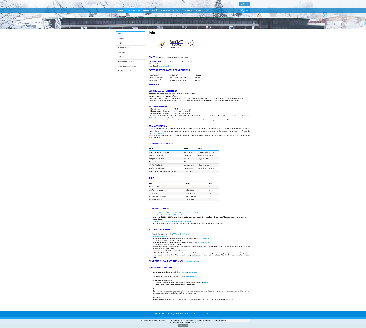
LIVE (207, 10)
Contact (198, 10)
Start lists (121, 52)
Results (155, 10)
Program (121, 38)
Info (119, 33)
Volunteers (187, 10)
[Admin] (0, 1)
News (120, 10)
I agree (185, 325)
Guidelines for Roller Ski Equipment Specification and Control (172, 221)
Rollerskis (121, 57)
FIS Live (183, 272)
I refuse (180, 325)
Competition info (133, 10)
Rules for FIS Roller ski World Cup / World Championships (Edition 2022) (175, 213)
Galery (146, 10)
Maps (120, 43)
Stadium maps (123, 48)
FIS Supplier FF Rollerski (160, 236)
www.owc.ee (188, 251)
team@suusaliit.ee (157, 118)
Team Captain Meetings (127, 66)
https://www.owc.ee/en (192, 261)
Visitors (176, 10)
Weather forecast (124, 71)
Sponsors (165, 10)
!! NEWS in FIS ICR (125, 62)
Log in (245, 4)
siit (195, 322)
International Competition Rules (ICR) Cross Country (169, 215)
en (247, 10)
